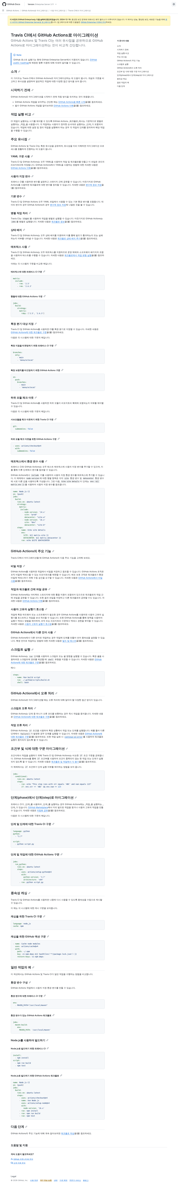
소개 (14, 71)
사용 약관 (34, 1180)
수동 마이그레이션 (57, 10)
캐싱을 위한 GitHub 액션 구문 (28, 936)
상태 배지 (16, 230)
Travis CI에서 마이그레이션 (79, 10)
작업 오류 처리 (19, 725)
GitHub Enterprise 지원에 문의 (93, 22)
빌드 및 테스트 (69, 641)
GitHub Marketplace (38, 807)
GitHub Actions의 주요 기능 (31, 551)
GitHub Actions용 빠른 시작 (71, 102)
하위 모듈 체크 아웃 (22, 397)
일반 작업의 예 (21, 967)
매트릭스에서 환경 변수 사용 (27, 461)
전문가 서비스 (75, 1180)
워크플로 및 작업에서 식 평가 (65, 761)
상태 (55, 1180)
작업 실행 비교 (21, 114)
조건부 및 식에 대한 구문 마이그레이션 (38, 748)
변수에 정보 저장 (94, 184)
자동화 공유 (42, 810)
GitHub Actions (12, 10)
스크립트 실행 (20, 649)
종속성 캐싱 (19, 893)
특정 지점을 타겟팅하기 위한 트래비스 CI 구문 (32, 345)
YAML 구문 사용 (20, 156)
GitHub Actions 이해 (63, 105)
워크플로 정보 (58, 221)
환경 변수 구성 (19, 982)
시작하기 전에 (20, 90)
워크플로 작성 (67, 1133)
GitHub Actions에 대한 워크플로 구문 (29, 332)
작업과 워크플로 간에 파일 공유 (29, 589)
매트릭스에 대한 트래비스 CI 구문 (26, 271)
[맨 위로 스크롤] (172, 1184)
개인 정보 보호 (46, 1180)
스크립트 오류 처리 (22, 708)
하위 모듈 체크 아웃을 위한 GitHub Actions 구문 (34, 439)
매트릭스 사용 (19, 246)
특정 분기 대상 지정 (22, 323)
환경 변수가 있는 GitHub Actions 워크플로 (31, 1015)
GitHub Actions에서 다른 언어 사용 (32, 632)
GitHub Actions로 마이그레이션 (35, 10)
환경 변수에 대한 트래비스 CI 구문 (27, 996)
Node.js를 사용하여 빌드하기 (28, 1040)
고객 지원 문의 (19, 1163)
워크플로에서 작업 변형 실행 (78, 255)
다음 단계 (17, 1127)
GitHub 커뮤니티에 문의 (23, 1159)
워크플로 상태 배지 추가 (69, 238)
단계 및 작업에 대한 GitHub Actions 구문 (35, 854)
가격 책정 (63, 1180)
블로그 (85, 1180)
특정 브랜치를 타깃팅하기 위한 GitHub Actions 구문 (35, 370)
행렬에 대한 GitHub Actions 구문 (26, 296)
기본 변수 (16, 196)
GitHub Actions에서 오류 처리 (32, 693)
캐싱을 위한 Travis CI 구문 (26, 916)
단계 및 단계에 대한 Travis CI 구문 (31, 824)
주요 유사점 (19, 139)
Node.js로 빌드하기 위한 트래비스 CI (28, 1048)
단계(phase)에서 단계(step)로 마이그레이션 (42, 797)
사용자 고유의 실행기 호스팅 (27, 609)
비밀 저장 (16, 566)
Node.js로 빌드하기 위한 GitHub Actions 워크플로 (35, 1075)
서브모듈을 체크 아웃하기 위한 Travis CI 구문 (32, 419)
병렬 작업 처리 (19, 213)
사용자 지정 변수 (20, 176)
